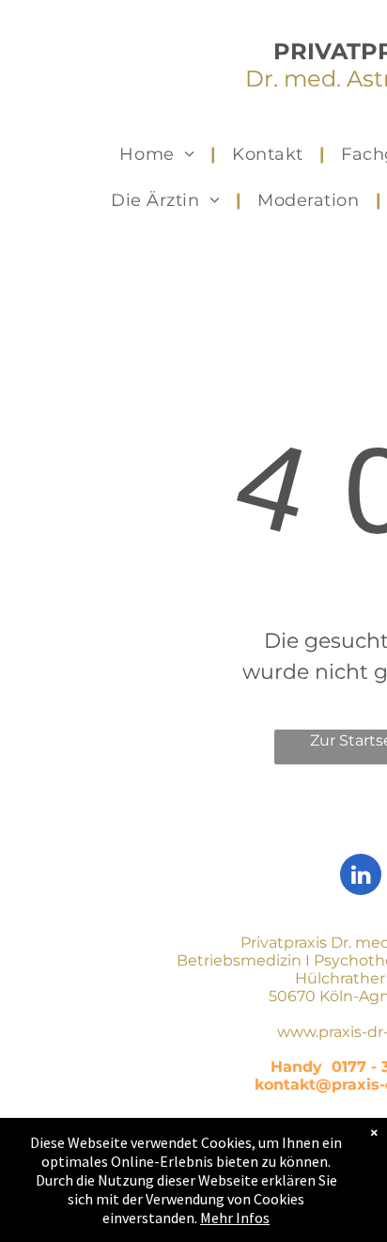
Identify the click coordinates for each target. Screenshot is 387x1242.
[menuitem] (159, 155)
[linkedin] (360, 877)
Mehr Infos (235, 1217)
